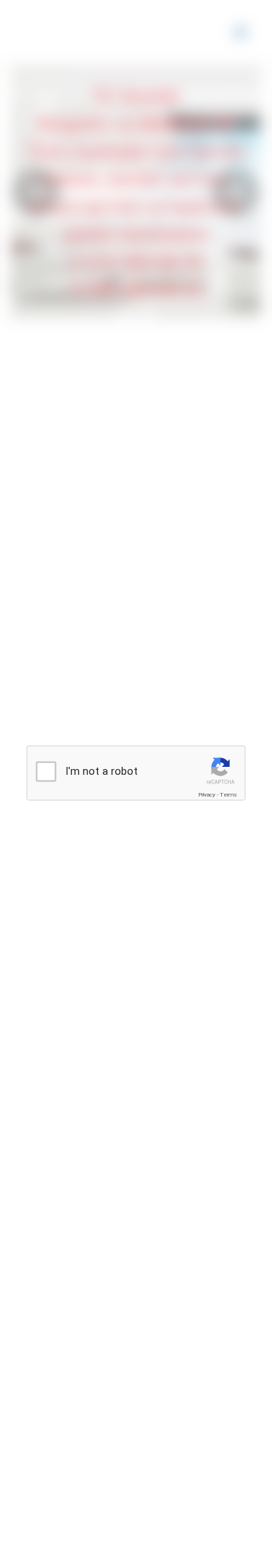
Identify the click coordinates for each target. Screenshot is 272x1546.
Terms (228, 794)
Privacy (206, 794)
